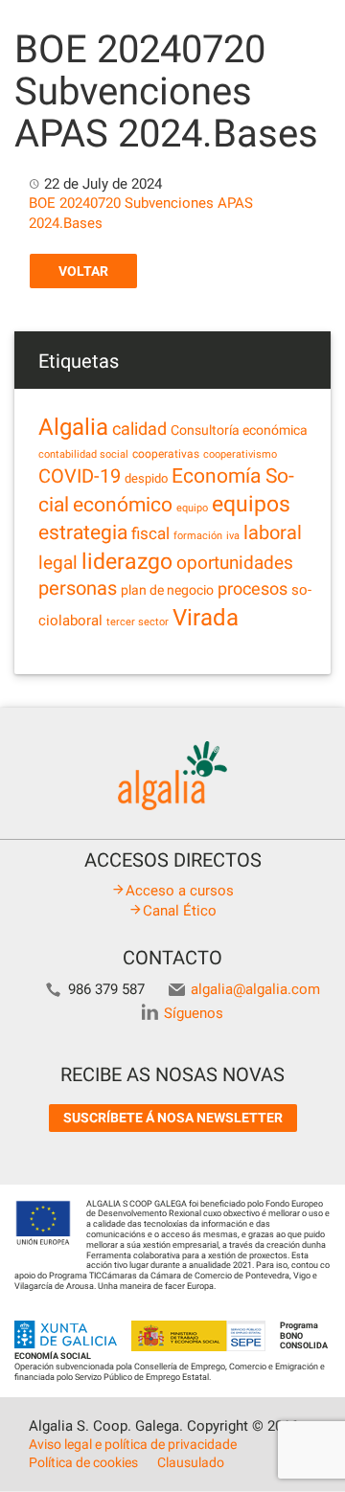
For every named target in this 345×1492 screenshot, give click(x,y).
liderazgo (126, 561)
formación (197, 536)
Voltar (83, 271)
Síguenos (193, 1013)
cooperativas (165, 454)
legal (58, 563)
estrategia (82, 532)
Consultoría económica (239, 430)
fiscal (150, 533)
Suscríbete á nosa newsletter (173, 1117)
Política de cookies (83, 1462)
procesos (253, 588)
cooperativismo (240, 454)
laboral (272, 532)
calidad (139, 429)
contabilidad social (83, 454)
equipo (192, 508)
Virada (205, 617)
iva (233, 536)
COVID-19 (79, 476)
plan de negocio (167, 590)
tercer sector (137, 622)
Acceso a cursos (180, 890)
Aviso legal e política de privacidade (133, 1444)
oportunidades (234, 563)
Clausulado (190, 1462)
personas (77, 588)
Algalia (73, 427)
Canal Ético (180, 910)
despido (146, 478)
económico (122, 504)
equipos (251, 504)
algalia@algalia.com (255, 989)
